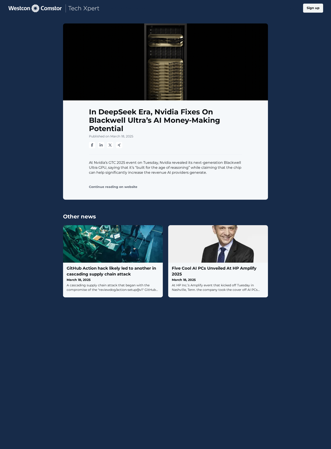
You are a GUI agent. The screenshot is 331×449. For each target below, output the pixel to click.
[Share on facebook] (92, 145)
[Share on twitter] (110, 145)
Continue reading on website (113, 187)
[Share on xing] (119, 145)
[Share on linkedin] (101, 145)
